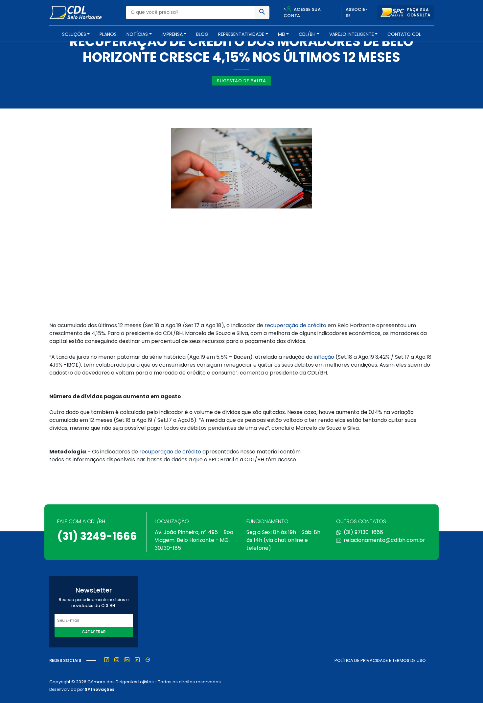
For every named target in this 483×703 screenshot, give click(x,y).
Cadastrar (94, 632)
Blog (202, 34)
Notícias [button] (137, 34)
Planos (108, 34)
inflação (324, 357)
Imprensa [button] (172, 34)
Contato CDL (404, 34)
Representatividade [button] (241, 34)
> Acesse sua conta (302, 12)
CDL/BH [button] (307, 34)
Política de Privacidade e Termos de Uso (380, 660)
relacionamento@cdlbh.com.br (384, 540)
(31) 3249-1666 (97, 536)
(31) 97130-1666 (363, 532)
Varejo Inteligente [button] (351, 34)
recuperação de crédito (295, 325)
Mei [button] (281, 34)
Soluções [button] (74, 34)
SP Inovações (99, 689)
